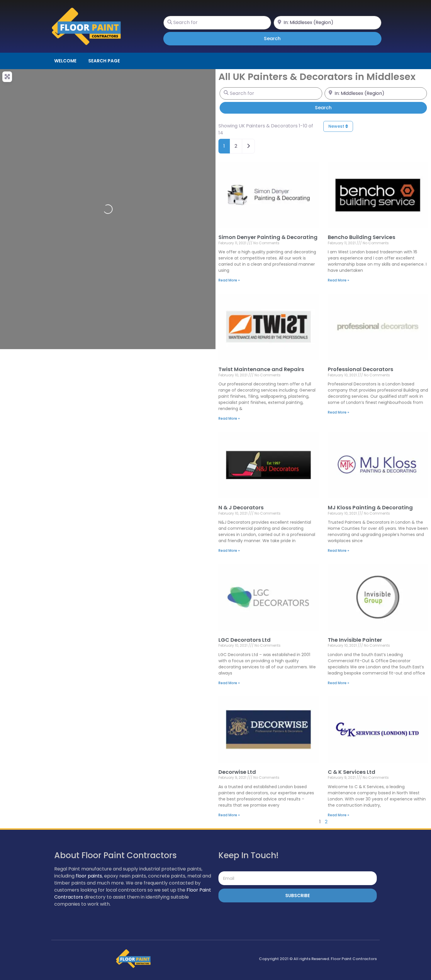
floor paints (89, 876)
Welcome (65, 61)
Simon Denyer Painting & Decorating (268, 237)
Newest (336, 126)
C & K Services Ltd (351, 772)
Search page (104, 61)
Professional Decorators (360, 369)
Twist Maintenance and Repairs (261, 369)
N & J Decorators (241, 507)
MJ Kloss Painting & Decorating (370, 507)
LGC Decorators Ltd (244, 639)
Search (280, 38)
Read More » (229, 280)
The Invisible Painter (355, 639)
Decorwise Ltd (237, 772)
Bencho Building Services (361, 237)
